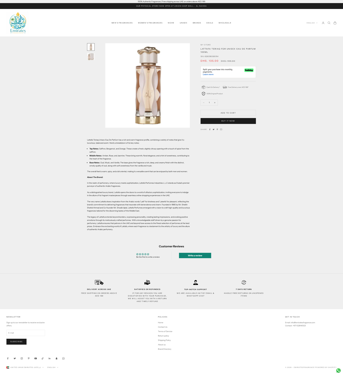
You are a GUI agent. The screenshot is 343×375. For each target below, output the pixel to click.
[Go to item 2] (91, 56)
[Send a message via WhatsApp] (338, 370)
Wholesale (225, 23)
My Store (206, 45)
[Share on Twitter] (213, 129)
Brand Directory (164, 349)
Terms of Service (165, 331)
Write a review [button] (195, 255)
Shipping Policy (164, 340)
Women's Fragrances (150, 23)
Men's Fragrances (122, 23)
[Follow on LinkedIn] (49, 358)
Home (160, 322)
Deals (209, 23)
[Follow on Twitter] (14, 358)
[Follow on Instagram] (21, 358)
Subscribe (16, 341)
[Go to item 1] (91, 47)
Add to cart (228, 113)
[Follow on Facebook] (7, 358)
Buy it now (228, 121)
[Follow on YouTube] (35, 358)
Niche (171, 23)
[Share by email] (221, 129)
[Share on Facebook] (210, 129)
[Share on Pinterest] (217, 129)
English (311, 23)
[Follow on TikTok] (42, 358)
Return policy (163, 336)
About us (162, 344)
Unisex (183, 23)
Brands (197, 23)
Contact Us (162, 327)
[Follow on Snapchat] (56, 358)
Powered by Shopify (326, 367)
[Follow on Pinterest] (28, 358)
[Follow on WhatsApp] (63, 358)
